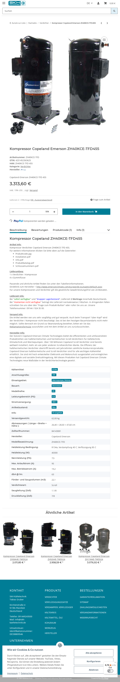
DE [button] (88, 3)
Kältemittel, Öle (54, 617)
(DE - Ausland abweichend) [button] (41, 200)
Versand (34, 190)
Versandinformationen (93, 612)
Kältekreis (50, 612)
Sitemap (84, 602)
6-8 (53, 396)
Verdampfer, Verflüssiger (59, 607)
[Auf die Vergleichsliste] (104, 40)
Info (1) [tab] (80, 230)
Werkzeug (50, 628)
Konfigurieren (94, 661)
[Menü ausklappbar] (3, 2)
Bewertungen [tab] (39, 230)
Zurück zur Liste (18, 23)
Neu (54, 407)
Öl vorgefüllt (57, 413)
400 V (54, 402)
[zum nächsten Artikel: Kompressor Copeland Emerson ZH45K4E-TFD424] (107, 23)
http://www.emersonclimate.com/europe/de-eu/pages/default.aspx (69, 286)
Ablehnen (93, 670)
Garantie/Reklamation (92, 597)
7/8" (53, 375)
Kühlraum (50, 622)
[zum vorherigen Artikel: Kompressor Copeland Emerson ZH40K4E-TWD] (101, 23)
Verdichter (25, 166)
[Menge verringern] (13, 212)
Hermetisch (56, 386)
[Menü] (115, 663)
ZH (53, 391)
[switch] (110, 671)
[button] (98, 3)
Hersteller (51, 633)
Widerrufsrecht (89, 617)
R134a (54, 369)
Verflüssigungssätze (56, 602)
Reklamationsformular (20, 326)
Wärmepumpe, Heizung (61, 380)
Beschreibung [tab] (18, 230)
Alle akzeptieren (94, 653)
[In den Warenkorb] (12, 32)
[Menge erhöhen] (54, 212)
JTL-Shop (104, 678)
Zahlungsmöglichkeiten (93, 607)
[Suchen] (114, 11)
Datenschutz (27, 673)
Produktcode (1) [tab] (62, 230)
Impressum (12, 673)
